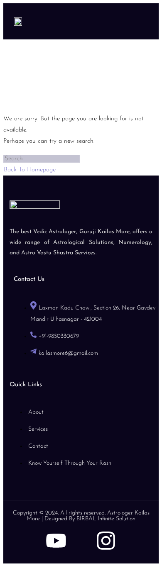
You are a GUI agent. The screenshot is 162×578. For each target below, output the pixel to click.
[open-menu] (137, 21)
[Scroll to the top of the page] (5, 569)
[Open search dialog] (148, 19)
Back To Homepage (30, 170)
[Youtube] (56, 540)
